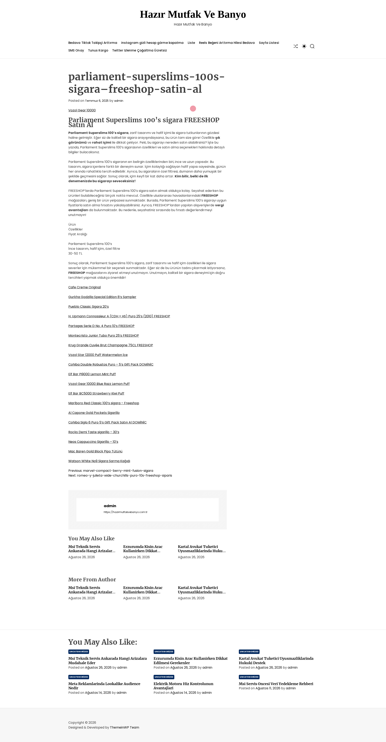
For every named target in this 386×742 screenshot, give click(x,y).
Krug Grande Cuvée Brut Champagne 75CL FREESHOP (110, 345)
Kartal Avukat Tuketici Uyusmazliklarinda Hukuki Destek (202, 551)
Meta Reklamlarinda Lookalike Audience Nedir (104, 686)
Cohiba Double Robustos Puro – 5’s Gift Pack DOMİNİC (110, 364)
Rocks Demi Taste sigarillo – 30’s (93, 432)
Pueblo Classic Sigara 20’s (88, 306)
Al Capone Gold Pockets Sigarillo (94, 412)
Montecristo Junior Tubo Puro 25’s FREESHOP (103, 335)
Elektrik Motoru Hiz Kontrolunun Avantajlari (183, 686)
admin (118, 101)
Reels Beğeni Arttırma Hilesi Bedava (227, 43)
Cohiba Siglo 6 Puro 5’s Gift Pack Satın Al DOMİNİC (107, 422)
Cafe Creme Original (84, 287)
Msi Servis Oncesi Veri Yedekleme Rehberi (276, 683)
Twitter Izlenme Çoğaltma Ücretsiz (139, 50)
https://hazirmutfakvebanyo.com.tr (125, 512)
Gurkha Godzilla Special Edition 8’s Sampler (102, 297)
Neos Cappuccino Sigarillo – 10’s (93, 441)
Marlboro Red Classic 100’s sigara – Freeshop (103, 403)
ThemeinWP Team (124, 727)
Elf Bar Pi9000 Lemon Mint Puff (92, 374)
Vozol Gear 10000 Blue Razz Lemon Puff (99, 383)
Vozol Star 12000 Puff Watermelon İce (98, 355)
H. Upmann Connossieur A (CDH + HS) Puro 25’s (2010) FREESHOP (119, 316)
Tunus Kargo (98, 50)
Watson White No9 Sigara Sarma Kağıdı (99, 461)
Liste (191, 43)
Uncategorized (78, 651)
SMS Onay (76, 50)
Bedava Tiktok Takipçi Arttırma (92, 43)
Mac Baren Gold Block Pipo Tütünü (95, 451)
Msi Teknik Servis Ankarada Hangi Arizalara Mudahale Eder (91, 551)
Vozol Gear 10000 (82, 110)
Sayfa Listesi (269, 43)
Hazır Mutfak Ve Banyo (193, 14)
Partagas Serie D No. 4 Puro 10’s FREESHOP (101, 326)
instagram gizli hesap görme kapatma (152, 43)
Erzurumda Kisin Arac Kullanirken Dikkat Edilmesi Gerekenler (142, 551)
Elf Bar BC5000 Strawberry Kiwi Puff (96, 393)
